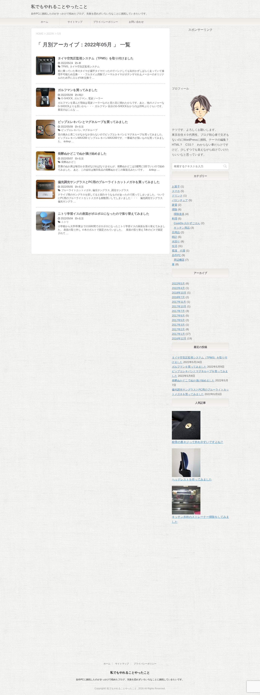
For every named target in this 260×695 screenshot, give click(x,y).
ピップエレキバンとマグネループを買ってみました (93, 122)
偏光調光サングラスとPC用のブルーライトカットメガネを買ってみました (109, 182)
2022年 (50, 33)
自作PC (176, 255)
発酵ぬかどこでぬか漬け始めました (82, 153)
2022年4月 (178, 288)
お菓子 (176, 186)
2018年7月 (178, 297)
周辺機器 (179, 259)
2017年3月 (178, 324)
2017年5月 (178, 320)
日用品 (176, 232)
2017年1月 (178, 333)
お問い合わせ (136, 21)
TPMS (64, 66)
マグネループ (90, 130)
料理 (174, 218)
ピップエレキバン (71, 130)
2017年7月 (178, 310)
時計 (81, 95)
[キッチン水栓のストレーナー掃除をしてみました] (200, 592)
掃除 (174, 209)
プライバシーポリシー (105, 21)
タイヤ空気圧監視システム (85, 66)
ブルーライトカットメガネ (76, 190)
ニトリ (65, 221)
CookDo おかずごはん (187, 223)
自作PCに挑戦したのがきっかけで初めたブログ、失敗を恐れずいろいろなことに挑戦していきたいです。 (130, 679)
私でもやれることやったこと (59, 6)
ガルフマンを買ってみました (77, 90)
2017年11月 (179, 301)
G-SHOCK (67, 98)
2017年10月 (179, 306)
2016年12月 (179, 338)
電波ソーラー (95, 98)
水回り (176, 241)
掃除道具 (179, 214)
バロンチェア (180, 200)
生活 (81, 126)
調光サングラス (120, 190)
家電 (174, 204)
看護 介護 (178, 250)
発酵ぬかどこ (68, 162)
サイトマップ (75, 21)
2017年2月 (178, 329)
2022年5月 (178, 283)
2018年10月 (179, 292)
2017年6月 (178, 315)
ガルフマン (80, 98)
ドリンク (177, 195)
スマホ (176, 191)
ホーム (44, 21)
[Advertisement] (200, 59)
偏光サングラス (101, 190)
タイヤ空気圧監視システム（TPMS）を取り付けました (95, 58)
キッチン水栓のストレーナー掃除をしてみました (200, 519)
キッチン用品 (182, 227)
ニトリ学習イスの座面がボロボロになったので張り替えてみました (103, 213)
